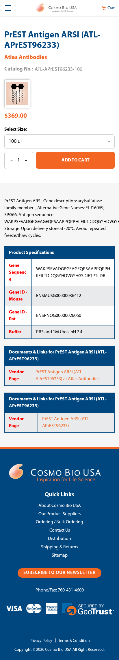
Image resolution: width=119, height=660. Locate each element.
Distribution (59, 539)
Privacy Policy (40, 641)
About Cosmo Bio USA (59, 505)
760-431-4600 (71, 590)
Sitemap (60, 555)
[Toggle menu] (8, 8)
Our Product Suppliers (59, 514)
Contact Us (59, 530)
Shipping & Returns (59, 547)
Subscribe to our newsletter (59, 572)
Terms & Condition (74, 641)
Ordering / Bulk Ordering (59, 522)
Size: (21, 129)
